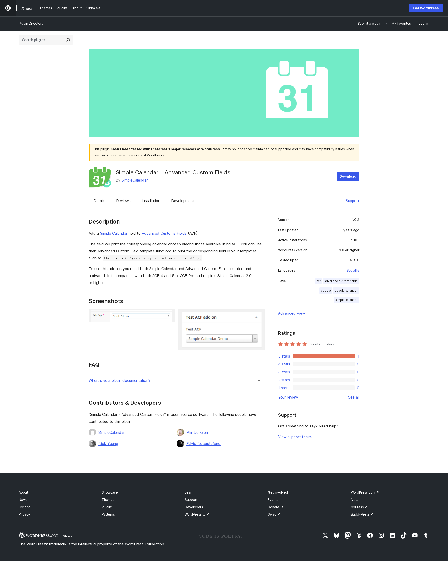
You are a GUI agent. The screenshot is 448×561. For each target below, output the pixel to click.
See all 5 (352, 270)
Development (182, 200)
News (23, 500)
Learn (189, 492)
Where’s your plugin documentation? (119, 380)
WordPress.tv (197, 514)
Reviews (123, 200)
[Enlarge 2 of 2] (258, 315)
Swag (274, 514)
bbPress (359, 507)
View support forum (295, 436)
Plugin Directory (31, 23)
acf (318, 281)
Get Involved (278, 492)
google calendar (346, 290)
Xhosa (67, 536)
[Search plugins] (68, 40)
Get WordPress (426, 8)
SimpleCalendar (135, 180)
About (23, 492)
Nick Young (108, 443)
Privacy (24, 514)
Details (99, 200)
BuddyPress (362, 514)
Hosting (25, 507)
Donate (275, 507)
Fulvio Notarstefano (203, 443)
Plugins (107, 507)
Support (352, 200)
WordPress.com (365, 492)
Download (348, 176)
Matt (356, 500)
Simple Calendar (113, 233)
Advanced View (291, 313)
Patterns (108, 514)
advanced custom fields (340, 281)
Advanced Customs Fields (164, 233)
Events (273, 500)
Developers (194, 507)
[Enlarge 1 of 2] (168, 315)
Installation (151, 200)
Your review (288, 397)
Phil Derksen (197, 432)
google (326, 290)
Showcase (110, 492)
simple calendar (346, 300)
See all (353, 397)
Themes (108, 500)
